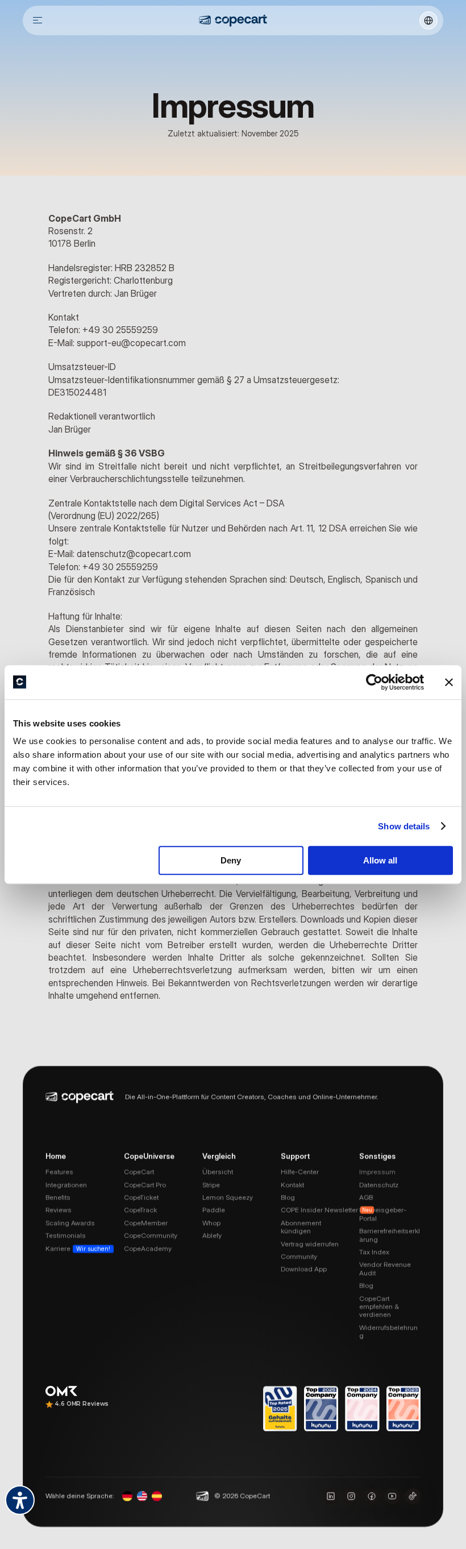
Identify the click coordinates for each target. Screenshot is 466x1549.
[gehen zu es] (156, 1495)
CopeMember (146, 1222)
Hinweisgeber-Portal (382, 1214)
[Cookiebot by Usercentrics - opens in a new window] (374, 682)
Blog (288, 1197)
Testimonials (65, 1235)
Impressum (377, 1172)
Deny (230, 860)
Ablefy (212, 1235)
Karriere (57, 1248)
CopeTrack (140, 1210)
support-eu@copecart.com (131, 342)
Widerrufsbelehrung (388, 1331)
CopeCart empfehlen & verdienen (380, 1306)
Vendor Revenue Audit (386, 1268)
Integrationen (66, 1184)
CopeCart (139, 1172)
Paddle (213, 1210)
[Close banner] (449, 682)
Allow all (380, 860)
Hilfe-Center (300, 1172)
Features (59, 1172)
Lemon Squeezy (227, 1197)
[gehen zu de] (127, 1495)
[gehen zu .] (233, 20)
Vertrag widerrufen (310, 1243)
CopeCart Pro (145, 1184)
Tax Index (374, 1252)
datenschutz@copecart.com (134, 553)
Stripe (211, 1184)
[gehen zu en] (142, 1495)
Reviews (58, 1210)
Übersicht (217, 1172)
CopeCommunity (150, 1235)
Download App (304, 1269)
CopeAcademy (148, 1248)
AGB (366, 1197)
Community (299, 1256)
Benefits (57, 1197)
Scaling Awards (70, 1222)
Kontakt (292, 1184)
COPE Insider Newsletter (319, 1210)
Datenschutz (378, 1184)
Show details (404, 826)
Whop (211, 1222)
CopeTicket (141, 1197)
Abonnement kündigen (302, 1226)
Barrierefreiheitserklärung (389, 1235)
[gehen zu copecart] (372, 1496)
